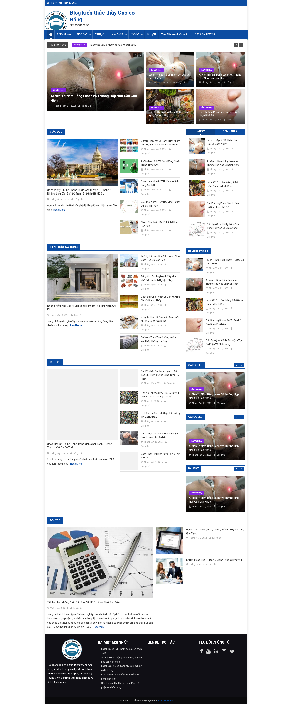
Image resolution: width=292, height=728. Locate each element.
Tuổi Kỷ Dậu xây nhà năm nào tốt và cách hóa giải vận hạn (160, 258)
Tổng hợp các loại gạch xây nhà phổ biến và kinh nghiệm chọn (158, 278)
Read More (59, 209)
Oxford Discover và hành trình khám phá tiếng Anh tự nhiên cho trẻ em (160, 143)
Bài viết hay (64, 34)
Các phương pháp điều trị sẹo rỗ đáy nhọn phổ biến (220, 114)
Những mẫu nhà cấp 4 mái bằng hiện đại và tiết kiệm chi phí (81, 307)
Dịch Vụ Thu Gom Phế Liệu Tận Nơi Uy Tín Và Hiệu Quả (160, 415)
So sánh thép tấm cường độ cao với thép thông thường (159, 339)
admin (215, 564)
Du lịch (151, 34)
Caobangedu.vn (57, 665)
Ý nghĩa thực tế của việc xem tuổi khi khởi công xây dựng (160, 319)
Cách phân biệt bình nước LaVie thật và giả (160, 456)
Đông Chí (86, 105)
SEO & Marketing (205, 34)
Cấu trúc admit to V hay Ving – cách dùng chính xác (160, 204)
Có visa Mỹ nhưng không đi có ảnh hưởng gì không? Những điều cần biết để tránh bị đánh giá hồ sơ (79, 191)
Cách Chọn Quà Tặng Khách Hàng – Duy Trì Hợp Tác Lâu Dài (160, 435)
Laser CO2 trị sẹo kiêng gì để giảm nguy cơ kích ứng (169, 114)
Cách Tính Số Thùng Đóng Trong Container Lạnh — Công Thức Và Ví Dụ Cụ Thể (79, 445)
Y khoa (135, 34)
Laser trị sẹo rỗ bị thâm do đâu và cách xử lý (113, 45)
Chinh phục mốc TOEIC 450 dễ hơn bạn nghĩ (159, 224)
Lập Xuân (77, 608)
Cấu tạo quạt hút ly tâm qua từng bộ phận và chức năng (223, 226)
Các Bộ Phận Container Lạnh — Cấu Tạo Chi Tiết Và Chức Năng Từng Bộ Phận (160, 375)
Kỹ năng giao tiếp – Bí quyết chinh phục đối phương (214, 560)
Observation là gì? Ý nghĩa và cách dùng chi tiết (160, 183)
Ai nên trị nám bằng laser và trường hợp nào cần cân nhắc (220, 76)
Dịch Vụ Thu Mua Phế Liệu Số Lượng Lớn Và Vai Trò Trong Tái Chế (160, 395)
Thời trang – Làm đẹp (174, 34)
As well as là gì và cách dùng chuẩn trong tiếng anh (160, 163)
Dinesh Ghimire (165, 700)
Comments (230, 131)
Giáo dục (82, 34)
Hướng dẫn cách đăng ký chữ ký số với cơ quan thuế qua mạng (215, 531)
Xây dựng (117, 34)
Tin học (99, 34)
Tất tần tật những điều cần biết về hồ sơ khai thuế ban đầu (83, 602)
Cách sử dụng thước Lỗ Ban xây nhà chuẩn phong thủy (160, 298)
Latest (200, 131)
